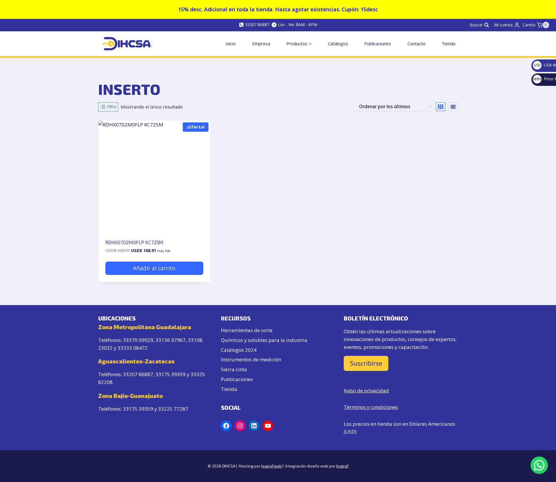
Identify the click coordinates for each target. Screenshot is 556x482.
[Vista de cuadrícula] (440, 106)
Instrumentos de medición (251, 359)
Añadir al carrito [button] (154, 268)
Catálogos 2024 (239, 350)
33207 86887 (138, 374)
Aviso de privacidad (366, 390)
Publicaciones (377, 43)
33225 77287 (173, 408)
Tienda (448, 43)
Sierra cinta (234, 369)
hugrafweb (271, 465)
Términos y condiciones (371, 407)
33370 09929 (138, 340)
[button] (539, 465)
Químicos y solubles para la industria (264, 340)
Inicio (231, 43)
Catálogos (338, 43)
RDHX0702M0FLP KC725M (134, 242)
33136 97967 (171, 340)
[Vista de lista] (453, 106)
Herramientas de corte (246, 330)
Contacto (416, 43)
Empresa (261, 43)
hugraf (342, 465)
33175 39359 (171, 374)
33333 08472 (133, 348)
